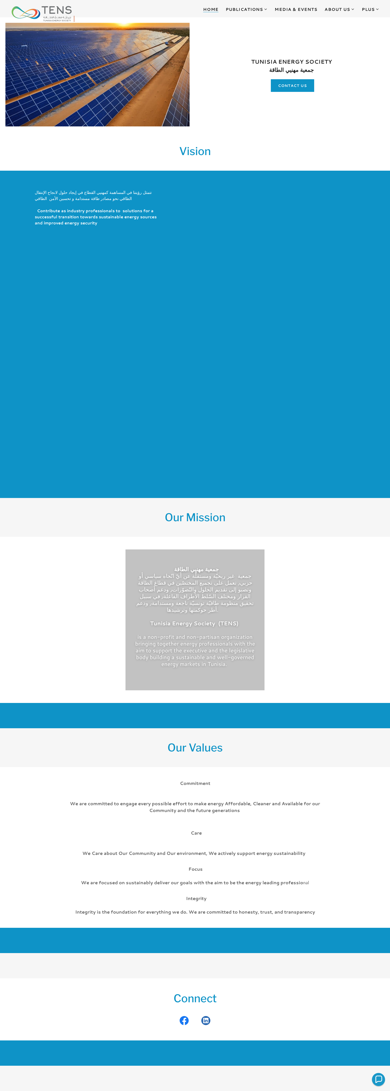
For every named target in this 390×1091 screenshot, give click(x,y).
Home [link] (210, 9)
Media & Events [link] (296, 9)
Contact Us (292, 85)
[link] (43, 8)
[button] (247, 9)
